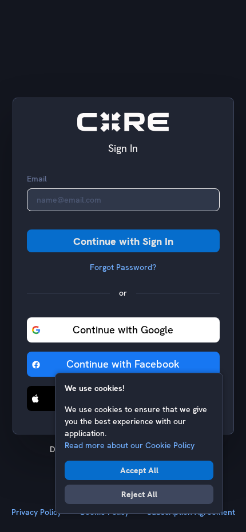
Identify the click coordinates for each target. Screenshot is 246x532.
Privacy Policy (36, 512)
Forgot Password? (123, 267)
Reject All (139, 494)
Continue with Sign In (123, 241)
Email (37, 179)
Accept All (139, 470)
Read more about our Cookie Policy (130, 445)
